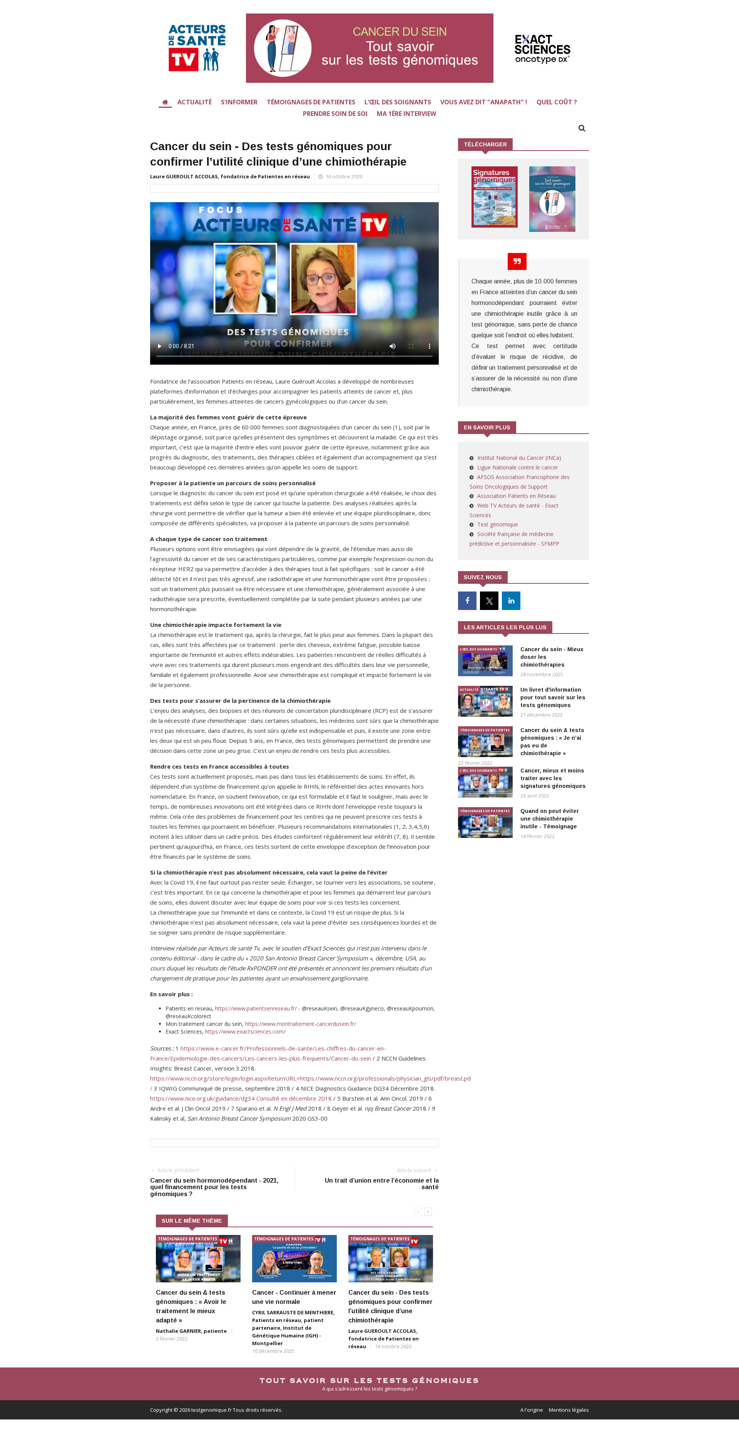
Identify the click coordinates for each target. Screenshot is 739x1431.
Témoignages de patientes (311, 102)
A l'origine (531, 1410)
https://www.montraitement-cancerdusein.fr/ (300, 1023)
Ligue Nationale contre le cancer (517, 467)
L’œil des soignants (397, 102)
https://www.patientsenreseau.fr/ (256, 1008)
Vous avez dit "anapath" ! (483, 102)
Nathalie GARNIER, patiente (192, 1330)
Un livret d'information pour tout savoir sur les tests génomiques (552, 697)
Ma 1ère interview (406, 113)
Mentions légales (569, 1410)
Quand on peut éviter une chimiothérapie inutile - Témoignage (549, 818)
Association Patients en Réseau (516, 495)
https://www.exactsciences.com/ (245, 1031)
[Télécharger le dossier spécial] (494, 197)
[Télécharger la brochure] (552, 199)
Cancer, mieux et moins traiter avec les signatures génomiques (553, 778)
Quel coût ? (557, 102)
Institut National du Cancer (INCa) (519, 457)
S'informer (239, 102)
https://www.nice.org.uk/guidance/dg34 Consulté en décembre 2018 (241, 1098)
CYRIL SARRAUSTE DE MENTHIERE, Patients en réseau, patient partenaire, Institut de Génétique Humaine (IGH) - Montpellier (293, 1328)
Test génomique (497, 524)
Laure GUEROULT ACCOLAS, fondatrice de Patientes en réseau (230, 176)
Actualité (194, 102)
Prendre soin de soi (335, 113)
